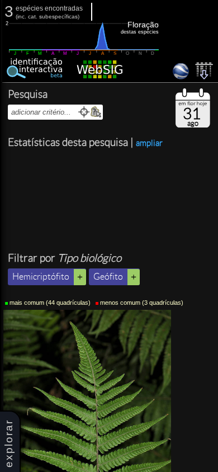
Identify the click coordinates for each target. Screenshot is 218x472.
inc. (21, 16)
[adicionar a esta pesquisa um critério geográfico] (96, 112)
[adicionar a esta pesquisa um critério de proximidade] (84, 112)
